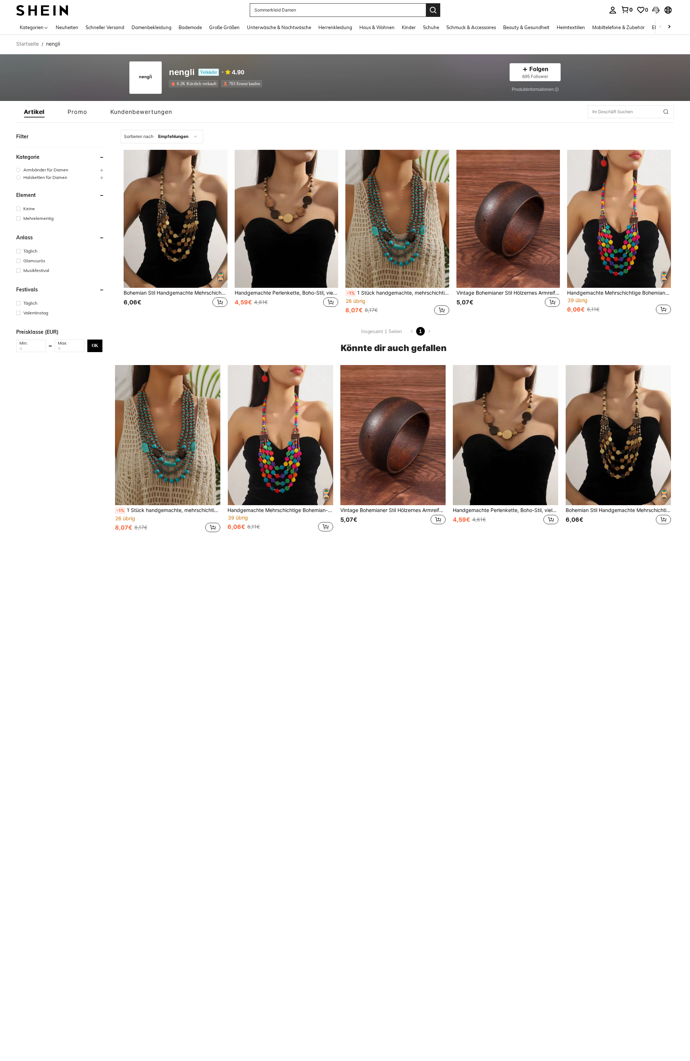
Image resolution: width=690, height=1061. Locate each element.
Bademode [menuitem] (190, 27)
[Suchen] (433, 10)
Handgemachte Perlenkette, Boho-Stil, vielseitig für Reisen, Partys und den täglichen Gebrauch (287, 293)
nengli (182, 72)
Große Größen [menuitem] (224, 27)
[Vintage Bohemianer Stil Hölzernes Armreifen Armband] (508, 219)
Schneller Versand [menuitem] (105, 27)
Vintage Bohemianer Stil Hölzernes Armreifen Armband (508, 293)
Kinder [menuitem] (409, 27)
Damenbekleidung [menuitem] (151, 27)
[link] (627, 9)
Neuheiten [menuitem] (67, 27)
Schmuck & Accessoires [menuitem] (471, 27)
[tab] (34, 111)
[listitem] (195, 83)
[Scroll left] (660, 27)
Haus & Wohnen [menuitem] (377, 27)
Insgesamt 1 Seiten (381, 331)
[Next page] (429, 331)
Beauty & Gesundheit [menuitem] (526, 27)
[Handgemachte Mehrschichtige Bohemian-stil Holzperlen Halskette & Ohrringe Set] (619, 219)
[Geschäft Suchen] (666, 112)
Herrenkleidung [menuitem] (335, 27)
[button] (656, 10)
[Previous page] (412, 331)
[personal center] (612, 10)
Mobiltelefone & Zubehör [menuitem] (618, 27)
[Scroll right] (669, 27)
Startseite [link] (27, 44)
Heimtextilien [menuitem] (571, 27)
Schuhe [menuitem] (431, 27)
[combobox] (162, 136)
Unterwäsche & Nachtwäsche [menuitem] (279, 27)
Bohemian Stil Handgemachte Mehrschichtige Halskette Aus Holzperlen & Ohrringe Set (175, 293)
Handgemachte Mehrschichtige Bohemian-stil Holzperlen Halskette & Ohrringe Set (619, 293)
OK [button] (95, 345)
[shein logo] (42, 10)
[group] (60, 169)
